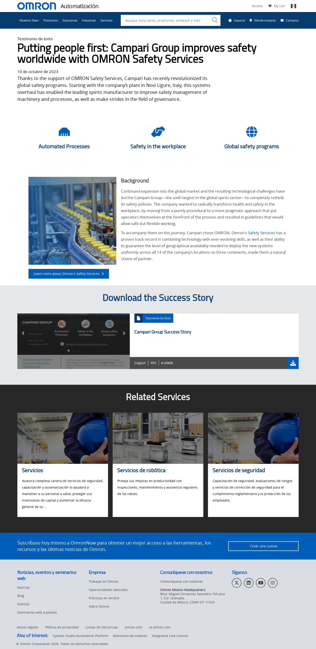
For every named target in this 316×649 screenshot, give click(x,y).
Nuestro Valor (29, 20)
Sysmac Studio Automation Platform (80, 636)
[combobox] (170, 20)
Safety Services (261, 232)
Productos (50, 20)
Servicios (106, 20)
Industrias (89, 20)
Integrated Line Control (170, 636)
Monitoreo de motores (130, 636)
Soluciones (69, 20)
